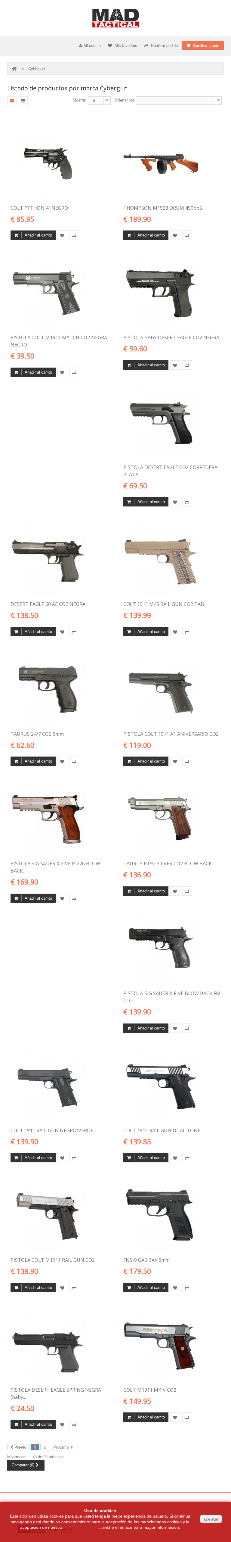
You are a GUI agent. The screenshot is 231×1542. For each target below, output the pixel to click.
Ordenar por (124, 100)
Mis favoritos (125, 45)
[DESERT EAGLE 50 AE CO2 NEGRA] (59, 559)
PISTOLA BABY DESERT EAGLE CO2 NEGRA (171, 337)
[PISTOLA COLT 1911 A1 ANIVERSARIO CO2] (171, 689)
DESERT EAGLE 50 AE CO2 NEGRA (48, 604)
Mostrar (79, 100)
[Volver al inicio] (14, 68)
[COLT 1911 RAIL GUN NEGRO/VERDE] (59, 1086)
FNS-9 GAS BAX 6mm (146, 1260)
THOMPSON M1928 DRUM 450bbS (162, 208)
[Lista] (23, 100)
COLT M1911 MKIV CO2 (149, 1390)
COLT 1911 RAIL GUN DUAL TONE (161, 1130)
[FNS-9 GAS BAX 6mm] (171, 1215)
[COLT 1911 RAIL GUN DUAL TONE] (171, 1086)
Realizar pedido (164, 45)
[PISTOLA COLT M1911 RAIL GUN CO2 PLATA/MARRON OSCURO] (59, 1215)
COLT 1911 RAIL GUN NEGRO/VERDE (52, 1130)
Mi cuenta (92, 45)
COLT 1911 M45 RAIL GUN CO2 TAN (164, 604)
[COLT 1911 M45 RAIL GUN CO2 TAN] (171, 559)
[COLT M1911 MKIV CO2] (171, 1345)
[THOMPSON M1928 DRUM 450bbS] (171, 163)
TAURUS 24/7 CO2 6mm (37, 734)
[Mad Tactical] (115, 18)
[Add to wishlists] (62, 235)
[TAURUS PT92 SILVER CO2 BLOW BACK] (171, 819)
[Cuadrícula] (12, 100)
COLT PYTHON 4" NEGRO (39, 208)
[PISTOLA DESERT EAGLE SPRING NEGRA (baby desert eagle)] (59, 1345)
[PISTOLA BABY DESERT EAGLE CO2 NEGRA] (171, 293)
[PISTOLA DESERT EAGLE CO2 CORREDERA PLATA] (171, 423)
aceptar (211, 1519)
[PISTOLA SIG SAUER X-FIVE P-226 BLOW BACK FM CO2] (59, 819)
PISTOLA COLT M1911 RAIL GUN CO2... (54, 1260)
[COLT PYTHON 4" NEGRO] (59, 163)
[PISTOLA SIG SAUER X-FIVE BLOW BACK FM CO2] (171, 949)
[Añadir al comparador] (74, 235)
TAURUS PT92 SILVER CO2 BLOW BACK (167, 863)
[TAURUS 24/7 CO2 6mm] (59, 689)
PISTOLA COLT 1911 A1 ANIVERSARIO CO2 (171, 734)
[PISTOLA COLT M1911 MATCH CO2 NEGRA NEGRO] (59, 293)
